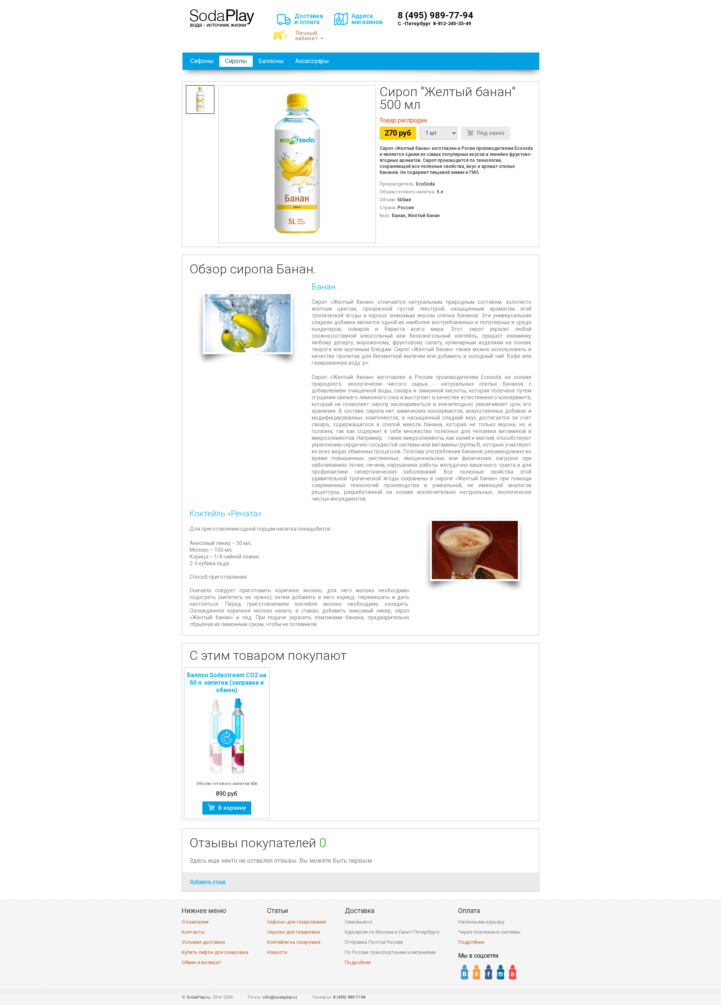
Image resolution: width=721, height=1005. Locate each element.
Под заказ (491, 133)
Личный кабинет (306, 36)
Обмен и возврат (201, 962)
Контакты (193, 932)
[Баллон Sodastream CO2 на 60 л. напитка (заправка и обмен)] (226, 736)
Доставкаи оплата (308, 19)
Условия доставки (203, 942)
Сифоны (202, 61)
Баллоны (271, 61)
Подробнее (358, 962)
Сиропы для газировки (293, 932)
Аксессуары (312, 61)
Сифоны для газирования (296, 922)
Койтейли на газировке (293, 942)
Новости (277, 952)
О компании (195, 922)
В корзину (232, 807)
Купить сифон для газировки (215, 952)
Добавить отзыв (208, 881)
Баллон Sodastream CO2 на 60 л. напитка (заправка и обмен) (226, 683)
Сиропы (236, 61)
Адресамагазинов (367, 19)
